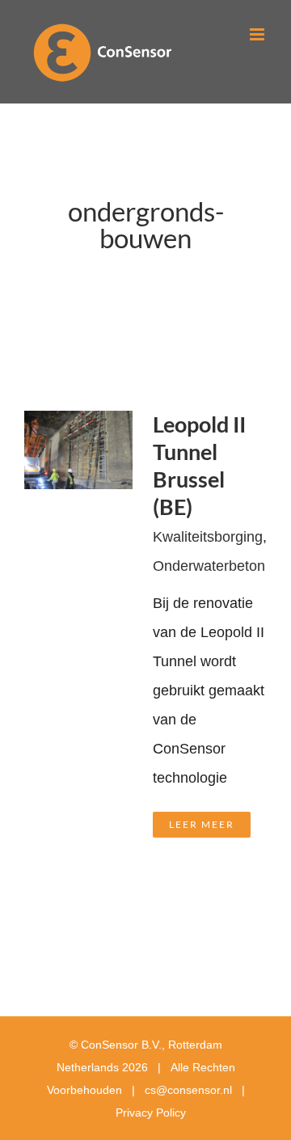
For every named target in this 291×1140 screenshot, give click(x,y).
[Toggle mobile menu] (258, 34)
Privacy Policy (151, 1112)
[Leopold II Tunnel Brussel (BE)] (78, 425)
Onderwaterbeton (209, 566)
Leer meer (201, 824)
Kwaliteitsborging (208, 537)
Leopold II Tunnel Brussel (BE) (199, 466)
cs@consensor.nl (188, 1089)
